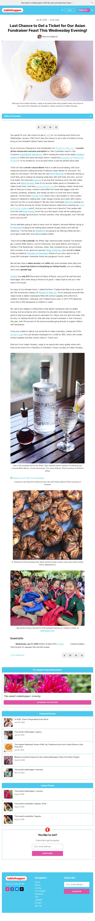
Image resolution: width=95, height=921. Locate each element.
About (37, 885)
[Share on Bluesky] (44, 127)
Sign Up (38, 906)
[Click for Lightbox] (47, 408)
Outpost (60, 917)
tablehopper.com (47, 631)
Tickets (60, 644)
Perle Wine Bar (57, 174)
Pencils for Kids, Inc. (65, 148)
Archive (38, 888)
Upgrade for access (47, 702)
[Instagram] (7, 889)
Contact (38, 903)
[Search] (62, 10)
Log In (69, 10)
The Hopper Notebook (40, 892)
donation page (16, 334)
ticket (48, 135)
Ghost (53, 917)
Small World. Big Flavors (31, 154)
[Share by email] (50, 127)
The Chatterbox (17, 655)
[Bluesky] (17, 889)
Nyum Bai (69, 202)
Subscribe (83, 10)
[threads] (22, 889)
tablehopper (33, 917)
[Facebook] (12, 889)
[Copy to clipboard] (56, 127)
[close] (92, 3)
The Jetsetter (39, 898)
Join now (76, 891)
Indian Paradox (28, 183)
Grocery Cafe (37, 196)
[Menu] (92, 10)
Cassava (37, 180)
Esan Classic (29, 211)
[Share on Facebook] (38, 127)
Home (37, 882)
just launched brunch (45, 186)
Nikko (69, 917)
